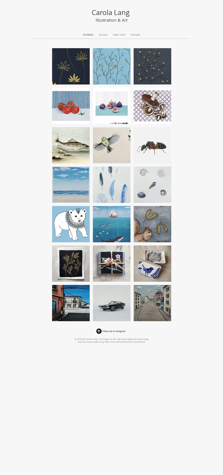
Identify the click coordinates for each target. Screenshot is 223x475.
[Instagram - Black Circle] (99, 331)
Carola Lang (111, 12)
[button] (71, 66)
